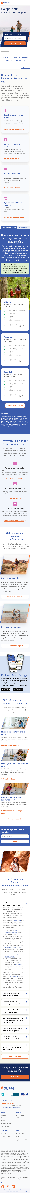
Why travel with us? (14, 67)
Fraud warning (5, 1126)
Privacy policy (20, 1133)
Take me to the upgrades (15, 646)
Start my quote (15, 43)
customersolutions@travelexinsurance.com (13, 1107)
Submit (15, 841)
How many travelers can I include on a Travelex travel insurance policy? (12, 1047)
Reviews (3, 1118)
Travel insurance (5, 51)
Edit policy (4, 1133)
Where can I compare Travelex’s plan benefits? (11, 1038)
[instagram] (8, 1186)
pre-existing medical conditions (13, 947)
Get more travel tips (15, 819)
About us (3, 1115)
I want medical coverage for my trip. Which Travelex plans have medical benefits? (13, 1020)
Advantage (6, 251)
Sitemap (12, 1177)
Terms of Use (18, 1191)
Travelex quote (16, 920)
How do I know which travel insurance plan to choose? (12, 904)
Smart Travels (20, 1115)
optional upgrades (15, 976)
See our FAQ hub (15, 1056)
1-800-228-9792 (8, 1103)
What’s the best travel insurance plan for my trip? (11, 1003)
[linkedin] (13, 1186)
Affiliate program (6, 1123)
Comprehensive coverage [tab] (9, 227)
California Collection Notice (21, 1140)
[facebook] (2, 1186)
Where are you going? (11, 35)
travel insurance (8, 260)
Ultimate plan (19, 964)
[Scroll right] (28, 228)
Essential (17, 251)
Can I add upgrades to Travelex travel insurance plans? (13, 1011)
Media (3, 1121)
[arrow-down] (27, 2)
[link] (6, 3)
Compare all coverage (15, 405)
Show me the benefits (15, 597)
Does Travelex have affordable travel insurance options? (13, 1030)
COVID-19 (18, 1118)
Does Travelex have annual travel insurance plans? (11, 995)
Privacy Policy (5, 1177)
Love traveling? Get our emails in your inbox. (13, 831)
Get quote (15, 1077)
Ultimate (22, 248)
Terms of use (19, 1136)
